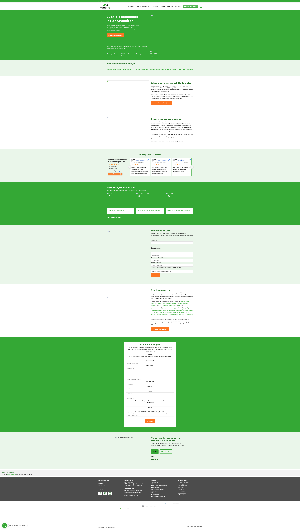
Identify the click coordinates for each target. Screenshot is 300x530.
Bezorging (155, 482)
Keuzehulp (182, 489)
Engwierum (154, 305)
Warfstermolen (180, 314)
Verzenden (150, 421)
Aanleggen (182, 484)
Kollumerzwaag (178, 309)
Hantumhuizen (166, 307)
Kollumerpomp (169, 309)
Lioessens (154, 310)
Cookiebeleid (155, 494)
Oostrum (161, 312)
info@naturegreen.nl (103, 490)
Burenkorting (155, 487)
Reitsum (183, 312)
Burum (180, 303)
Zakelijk (107, 1)
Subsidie (163, 6)
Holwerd (185, 307)
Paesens (173, 312)
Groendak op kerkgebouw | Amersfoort (179, 210)
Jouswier (157, 309)
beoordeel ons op (114, 174)
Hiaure (180, 307)
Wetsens (153, 316)
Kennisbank (182, 491)
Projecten (170, 6)
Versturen (156, 275)
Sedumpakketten (184, 482)
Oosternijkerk (154, 312)
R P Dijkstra (181, 160)
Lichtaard (186, 309)
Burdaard (174, 303)
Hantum (180, 305)
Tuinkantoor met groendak (116, 210)
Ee (187, 303)
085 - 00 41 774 (102, 485)
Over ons (177, 6)
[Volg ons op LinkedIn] (110, 494)
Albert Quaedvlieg (163, 160)
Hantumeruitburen (156, 307)
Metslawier (165, 310)
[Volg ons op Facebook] (100, 494)
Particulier (101, 1)
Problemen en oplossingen (159, 485)
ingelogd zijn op (11, 474)
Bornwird (162, 303)
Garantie (154, 484)
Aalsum (183, 301)
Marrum (159, 310)
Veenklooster (160, 314)
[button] (201, 6)
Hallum (175, 305)
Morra (177, 310)
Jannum (190, 307)
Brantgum (168, 303)
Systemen (131, 6)
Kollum (163, 309)
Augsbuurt (154, 303)
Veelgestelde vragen (158, 489)
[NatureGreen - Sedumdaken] (105, 7)
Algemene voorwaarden (159, 496)
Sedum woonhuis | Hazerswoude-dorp (149, 210)
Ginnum (171, 305)
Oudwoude (168, 312)
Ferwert (160, 305)
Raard (178, 312)
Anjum (188, 301)
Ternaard (188, 312)
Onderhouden (183, 485)
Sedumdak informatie (143, 6)
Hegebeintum (174, 307)
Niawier (191, 310)
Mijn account (155, 491)
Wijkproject (155, 6)
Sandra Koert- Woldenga (142, 160)
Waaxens (167, 314)
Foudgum (165, 305)
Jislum (153, 309)
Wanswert (173, 314)
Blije (159, 303)
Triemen (153, 314)
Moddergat (172, 310)
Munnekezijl (182, 310)
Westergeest (189, 314)
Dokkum (184, 303)
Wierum (159, 316)
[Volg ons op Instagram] (105, 494)
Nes (187, 310)
